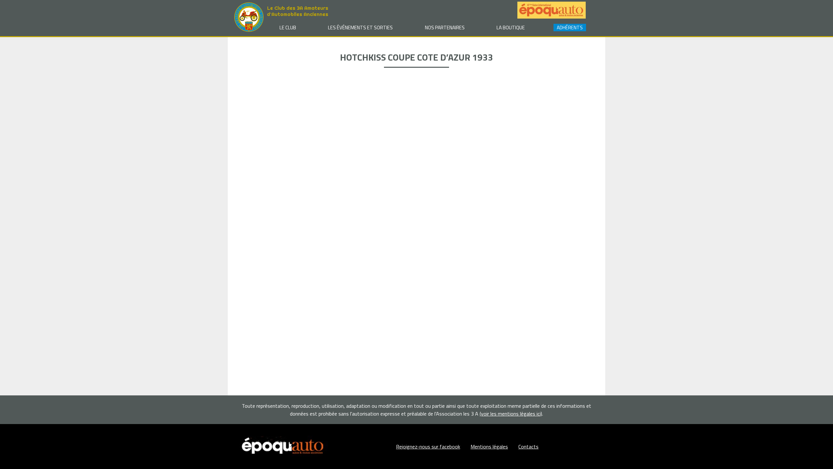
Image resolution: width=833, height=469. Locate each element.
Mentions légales (489, 446)
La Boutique (511, 27)
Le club (288, 27)
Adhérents (570, 27)
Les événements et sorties (360, 27)
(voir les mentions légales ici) (511, 414)
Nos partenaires (445, 27)
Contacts (528, 446)
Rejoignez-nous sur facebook (428, 446)
